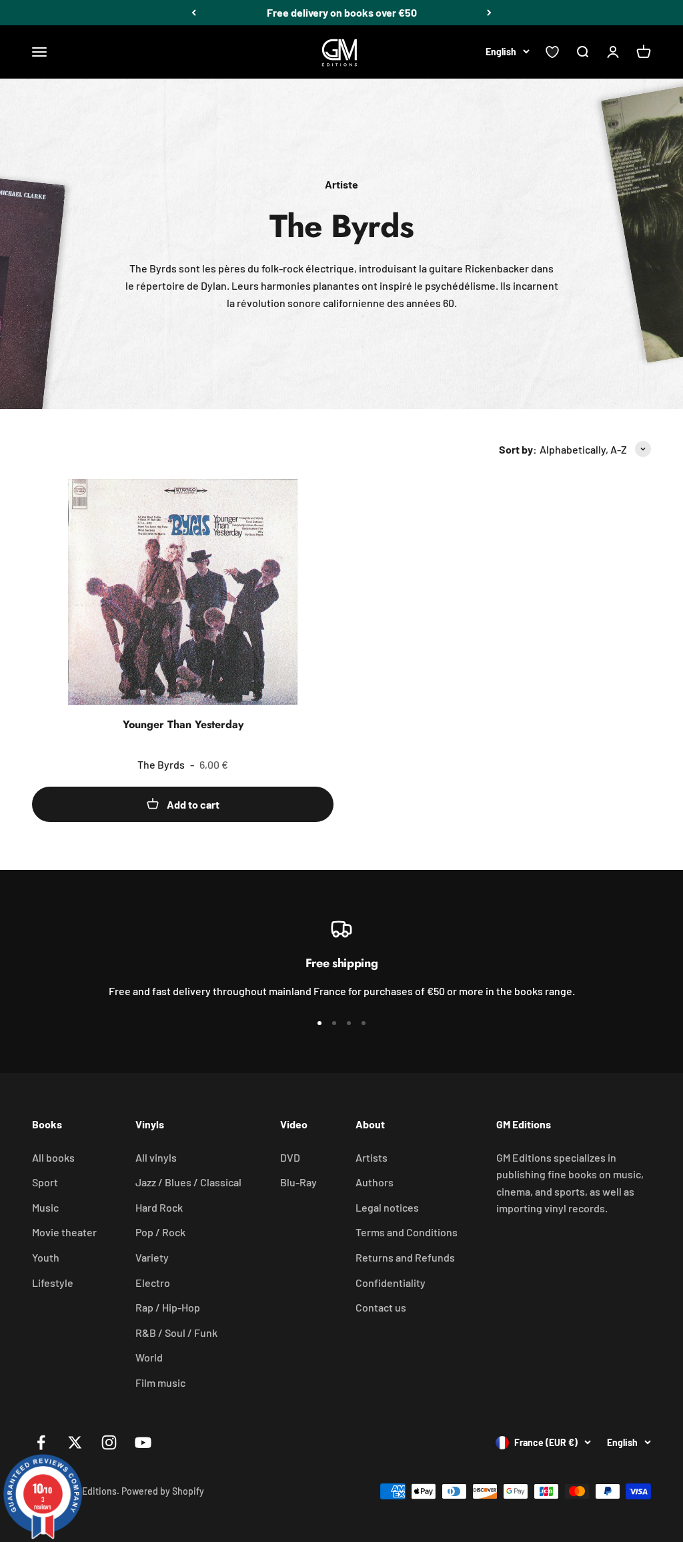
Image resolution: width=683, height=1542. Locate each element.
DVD (290, 1157)
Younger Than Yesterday (183, 724)
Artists (372, 1157)
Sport (45, 1182)
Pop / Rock (160, 1232)
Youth (45, 1257)
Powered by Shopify (162, 1491)
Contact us (381, 1307)
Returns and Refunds (405, 1257)
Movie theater (64, 1232)
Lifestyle (52, 1282)
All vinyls (156, 1157)
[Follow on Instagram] (109, 1442)
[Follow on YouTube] (143, 1442)
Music (45, 1207)
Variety (152, 1257)
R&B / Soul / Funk (176, 1332)
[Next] (489, 12)
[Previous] (193, 12)
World (149, 1357)
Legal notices (387, 1207)
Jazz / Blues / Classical (188, 1182)
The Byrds (161, 764)
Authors (375, 1182)
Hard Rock (159, 1207)
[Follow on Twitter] (75, 1442)
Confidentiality (391, 1282)
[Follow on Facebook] (41, 1442)
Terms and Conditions (407, 1232)
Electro (152, 1282)
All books (53, 1157)
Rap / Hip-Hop (167, 1307)
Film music (160, 1382)
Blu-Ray (298, 1182)
